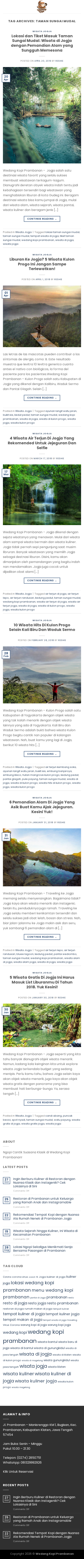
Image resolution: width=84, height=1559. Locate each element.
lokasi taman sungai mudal (62, 232)
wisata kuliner (18, 1373)
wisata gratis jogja (33, 1123)
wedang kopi (15, 1332)
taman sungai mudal (16, 236)
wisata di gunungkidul (49, 1348)
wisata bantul (47, 1342)
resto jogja (37, 1303)
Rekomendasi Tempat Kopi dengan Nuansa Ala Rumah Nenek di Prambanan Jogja (46, 1216)
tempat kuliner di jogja (24, 1314)
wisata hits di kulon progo (55, 783)
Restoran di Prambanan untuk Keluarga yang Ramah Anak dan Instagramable (43, 1200)
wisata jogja (10, 244)
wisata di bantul (21, 1348)
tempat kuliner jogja (63, 1314)
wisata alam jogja (24, 962)
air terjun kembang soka (60, 767)
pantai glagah (12, 779)
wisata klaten (57, 1367)
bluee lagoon (25, 954)
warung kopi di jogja (34, 1325)
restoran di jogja (13, 1308)
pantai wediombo (65, 954)
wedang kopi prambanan (37, 240)
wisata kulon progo (23, 422)
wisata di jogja (64, 240)
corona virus (20, 1276)
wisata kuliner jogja (36, 1381)
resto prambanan (62, 1303)
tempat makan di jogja (22, 1319)
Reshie (59, 60)
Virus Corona (11, 1325)
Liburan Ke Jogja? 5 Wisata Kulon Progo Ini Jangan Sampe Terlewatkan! (42, 264)
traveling (72, 1320)
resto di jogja (15, 1303)
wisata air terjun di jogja (52, 601)
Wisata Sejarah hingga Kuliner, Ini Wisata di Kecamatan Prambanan (45, 1232)
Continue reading (42, 218)
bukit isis (8, 415)
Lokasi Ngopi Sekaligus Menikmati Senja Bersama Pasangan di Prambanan (42, 1248)
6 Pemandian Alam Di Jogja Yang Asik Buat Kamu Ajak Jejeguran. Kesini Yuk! (42, 807)
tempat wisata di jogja (44, 236)
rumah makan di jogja (38, 1308)
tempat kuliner (61, 1308)
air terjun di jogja (55, 593)
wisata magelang (21, 1387)
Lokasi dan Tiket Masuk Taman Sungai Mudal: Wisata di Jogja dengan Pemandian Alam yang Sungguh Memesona (42, 43)
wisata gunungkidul (57, 1360)
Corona (7, 1276)
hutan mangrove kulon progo (41, 775)
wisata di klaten (62, 1354)
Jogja (42, 1276)
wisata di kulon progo (52, 419)
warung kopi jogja (59, 1325)
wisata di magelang (32, 1360)
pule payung (30, 779)
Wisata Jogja (42, 31)
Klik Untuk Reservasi (18, 1471)
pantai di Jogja (38, 1297)
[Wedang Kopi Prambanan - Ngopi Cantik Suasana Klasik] (42, 7)
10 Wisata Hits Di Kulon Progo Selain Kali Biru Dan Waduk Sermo (42, 627)
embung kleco (12, 775)
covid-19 (33, 1276)
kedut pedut (22, 415)
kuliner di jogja (56, 1277)
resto (71, 1297)
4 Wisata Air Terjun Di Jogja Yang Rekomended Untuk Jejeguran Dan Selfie (42, 443)
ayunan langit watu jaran (61, 411)
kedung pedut (44, 597)
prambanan (56, 1297)
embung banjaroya (59, 771)
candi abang (53, 1115)
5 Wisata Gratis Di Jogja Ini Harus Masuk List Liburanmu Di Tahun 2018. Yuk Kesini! (42, 982)
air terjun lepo (54, 950)
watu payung (62, 1119)
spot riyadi (18, 1119)
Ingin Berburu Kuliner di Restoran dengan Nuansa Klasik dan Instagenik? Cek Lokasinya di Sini (44, 1182)
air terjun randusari (22, 597)
